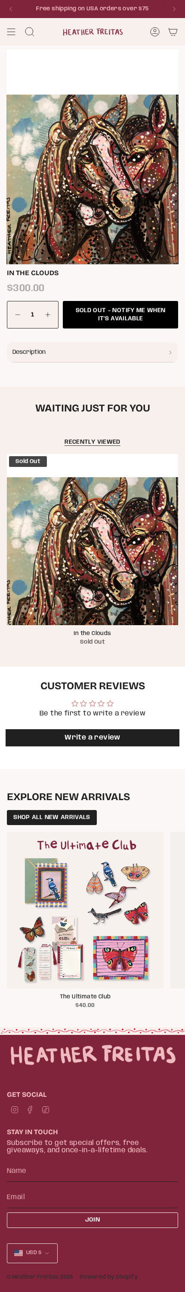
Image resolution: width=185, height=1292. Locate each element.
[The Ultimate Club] (85, 910)
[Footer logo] (92, 1055)
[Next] (174, 9)
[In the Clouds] (92, 539)
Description (29, 352)
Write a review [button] (92, 737)
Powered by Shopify (109, 1277)
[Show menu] (11, 32)
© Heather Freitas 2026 (40, 1277)
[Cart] (173, 32)
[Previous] (11, 9)
